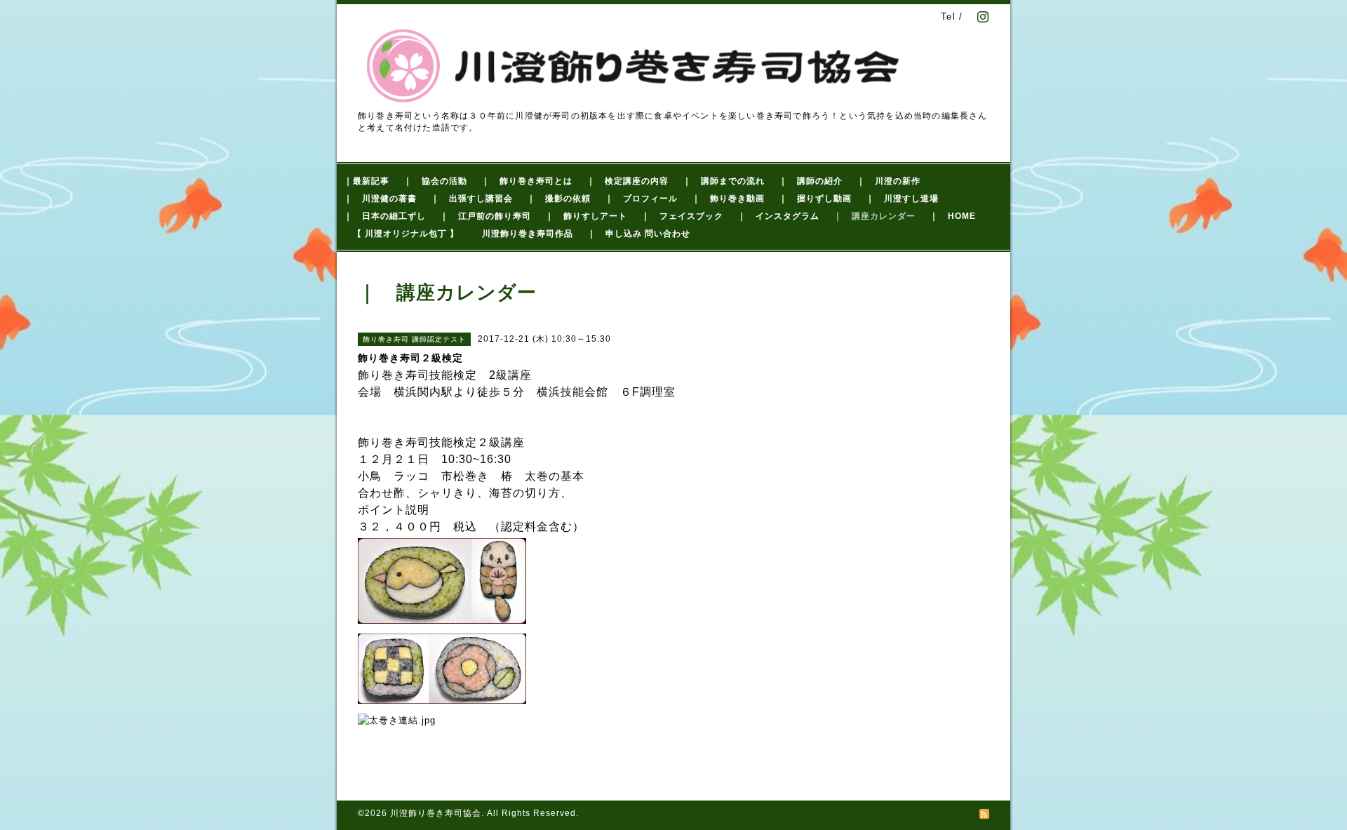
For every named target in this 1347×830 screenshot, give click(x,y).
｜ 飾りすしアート (586, 216)
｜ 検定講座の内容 (628, 181)
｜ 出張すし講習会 (472, 198)
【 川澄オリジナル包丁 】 (406, 234)
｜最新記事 (366, 181)
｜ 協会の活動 (435, 181)
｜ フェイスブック (682, 216)
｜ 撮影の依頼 (559, 198)
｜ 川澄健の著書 (380, 198)
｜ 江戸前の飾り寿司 (485, 216)
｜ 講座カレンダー (874, 216)
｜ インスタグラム (778, 216)
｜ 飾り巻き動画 (728, 198)
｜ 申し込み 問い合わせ (638, 234)
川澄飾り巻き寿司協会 (435, 813)
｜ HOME (953, 216)
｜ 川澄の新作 (888, 181)
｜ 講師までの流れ (724, 181)
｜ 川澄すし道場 (902, 198)
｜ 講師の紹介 (811, 181)
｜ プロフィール (641, 198)
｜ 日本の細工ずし (385, 216)
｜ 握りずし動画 (815, 198)
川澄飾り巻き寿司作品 (527, 234)
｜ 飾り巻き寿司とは (526, 181)
